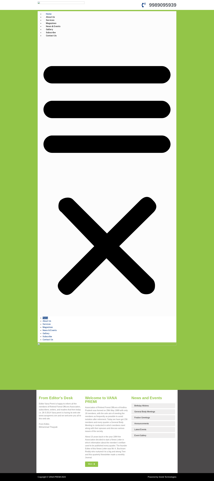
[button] (107, 176)
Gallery (49, 29)
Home (49, 14)
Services (50, 20)
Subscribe (51, 32)
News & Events (53, 26)
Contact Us (51, 35)
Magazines (51, 23)
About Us (50, 17)
